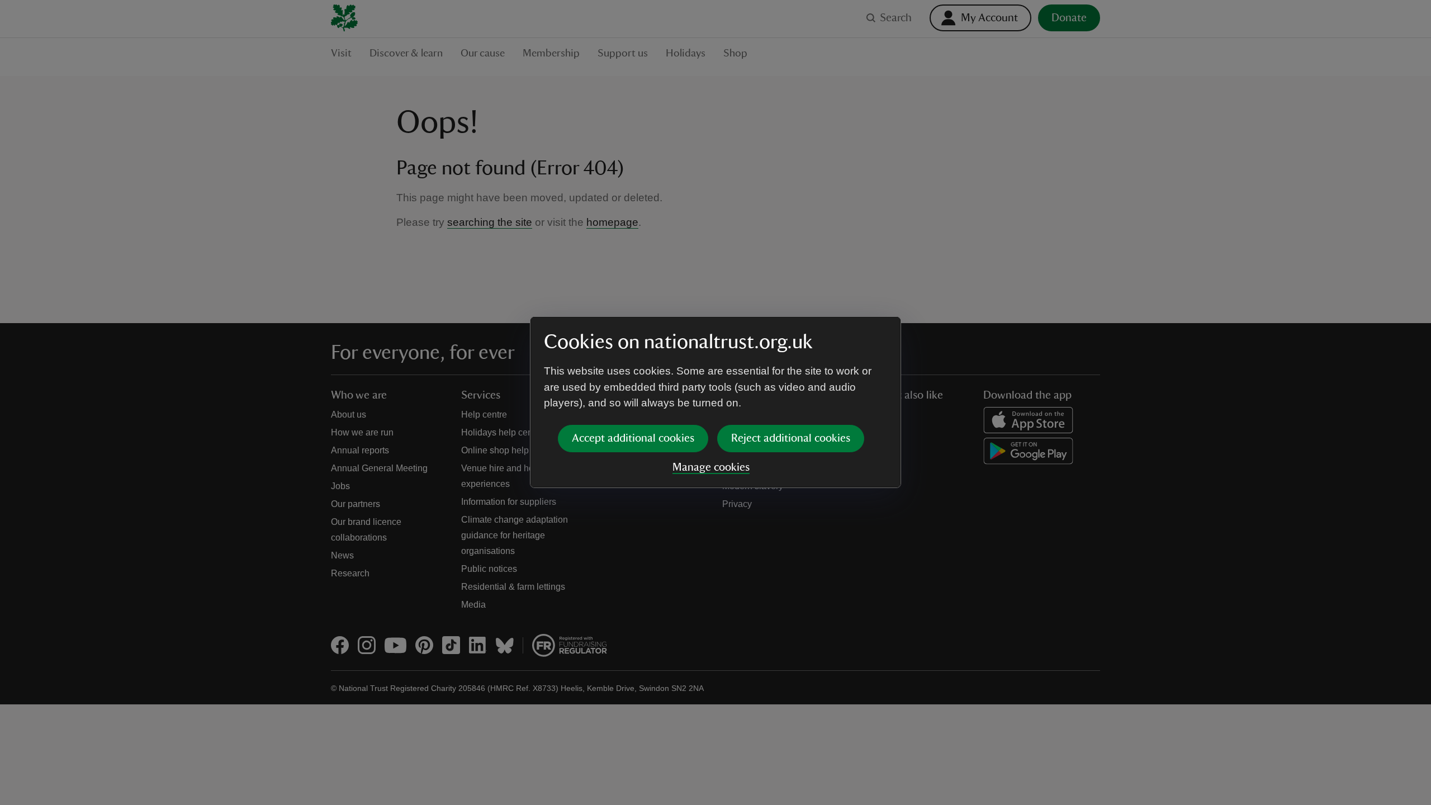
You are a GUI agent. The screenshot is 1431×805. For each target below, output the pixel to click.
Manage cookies (711, 467)
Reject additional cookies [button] (790, 438)
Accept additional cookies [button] (633, 438)
